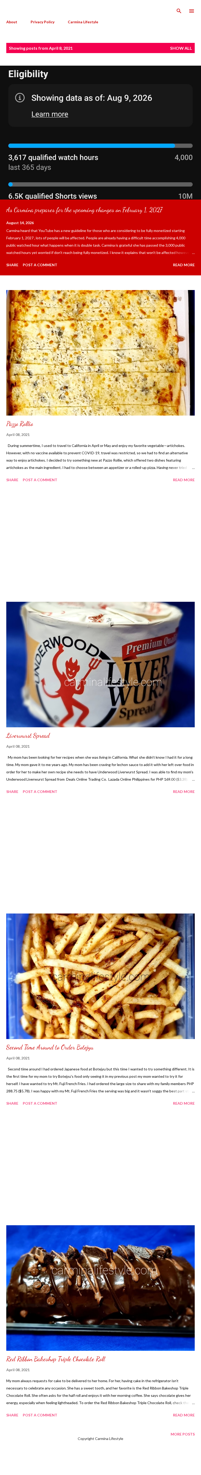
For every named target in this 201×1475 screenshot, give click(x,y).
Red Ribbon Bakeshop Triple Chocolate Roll (55, 1359)
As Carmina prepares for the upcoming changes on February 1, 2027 (84, 210)
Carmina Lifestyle (83, 22)
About (11, 22)
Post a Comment (40, 265)
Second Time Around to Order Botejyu (49, 1047)
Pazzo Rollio (19, 424)
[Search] (179, 9)
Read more (184, 265)
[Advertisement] (100, 543)
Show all (181, 48)
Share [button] (12, 265)
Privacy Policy (42, 22)
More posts (183, 1434)
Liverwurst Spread (28, 735)
